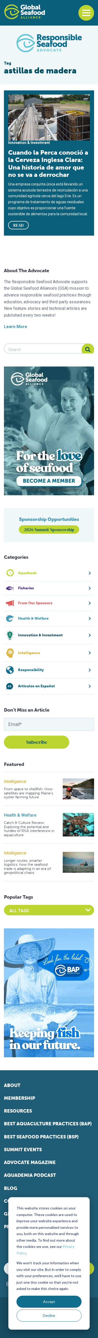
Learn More (15, 326)
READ (18, 225)
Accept (49, 1301)
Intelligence (15, 781)
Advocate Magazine (30, 1162)
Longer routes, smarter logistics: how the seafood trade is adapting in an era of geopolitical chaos (27, 867)
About (12, 1085)
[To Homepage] (24, 12)
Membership (19, 1098)
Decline (49, 1315)
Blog (10, 1188)
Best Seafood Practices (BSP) (41, 1137)
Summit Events (23, 1150)
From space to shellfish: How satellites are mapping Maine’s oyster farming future (28, 793)
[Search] (88, 350)
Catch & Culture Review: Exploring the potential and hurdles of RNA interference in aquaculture (29, 829)
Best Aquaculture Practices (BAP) (48, 1124)
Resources (18, 1111)
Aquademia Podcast (30, 1175)
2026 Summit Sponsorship (49, 529)
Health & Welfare (20, 815)
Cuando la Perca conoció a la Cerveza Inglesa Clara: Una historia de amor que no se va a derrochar (48, 164)
